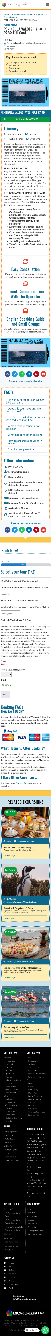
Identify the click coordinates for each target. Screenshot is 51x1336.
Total (3, 680)
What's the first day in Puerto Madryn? (20, 581)
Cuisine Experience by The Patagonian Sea (22, 967)
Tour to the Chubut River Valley (17, 847)
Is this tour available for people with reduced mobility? (25, 419)
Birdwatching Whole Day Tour (16, 1027)
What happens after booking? (25, 434)
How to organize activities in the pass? (24, 442)
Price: (3, 661)
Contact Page (22, 783)
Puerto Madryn (9, 856)
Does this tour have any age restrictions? (23, 410)
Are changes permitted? (22, 449)
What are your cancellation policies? (23, 427)
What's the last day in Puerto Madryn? (20, 600)
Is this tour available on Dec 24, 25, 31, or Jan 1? (25, 401)
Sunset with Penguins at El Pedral (18, 908)
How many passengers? (13, 670)
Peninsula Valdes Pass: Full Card (16, 620)
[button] (3, 353)
